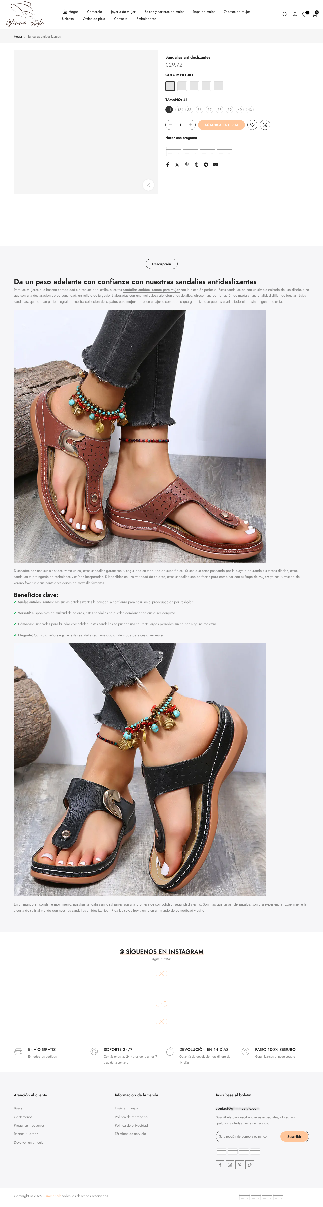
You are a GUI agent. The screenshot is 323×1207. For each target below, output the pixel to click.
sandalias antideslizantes (104, 904)
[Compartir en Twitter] (177, 164)
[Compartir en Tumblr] (196, 164)
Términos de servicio (130, 1133)
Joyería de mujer (123, 11)
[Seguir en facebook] (220, 1164)
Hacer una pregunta (181, 137)
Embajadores (146, 18)
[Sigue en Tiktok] (249, 1164)
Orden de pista (94, 18)
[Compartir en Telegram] (206, 164)
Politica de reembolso (131, 1116)
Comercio (94, 11)
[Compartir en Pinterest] (186, 164)
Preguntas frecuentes (29, 1125)
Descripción (161, 263)
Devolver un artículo (29, 1142)
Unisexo (68, 18)
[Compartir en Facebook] (167, 164)
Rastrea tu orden (26, 1133)
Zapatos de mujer (237, 11)
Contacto (120, 18)
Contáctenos (23, 1116)
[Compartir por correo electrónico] (215, 164)
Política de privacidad (131, 1125)
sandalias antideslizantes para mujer (151, 289)
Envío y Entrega (126, 1108)
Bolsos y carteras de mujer (164, 11)
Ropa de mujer (204, 11)
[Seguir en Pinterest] (239, 1164)
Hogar (73, 11)
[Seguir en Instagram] (230, 1164)
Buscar (19, 1108)
